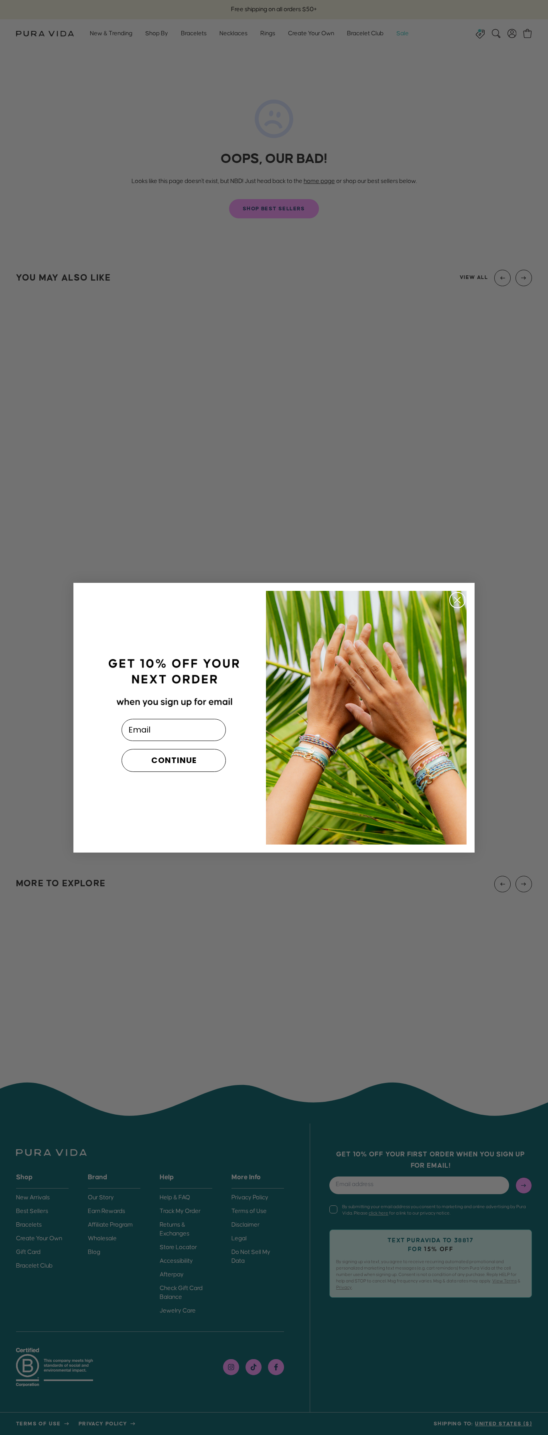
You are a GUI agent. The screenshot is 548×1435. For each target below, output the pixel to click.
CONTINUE (174, 760)
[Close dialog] (457, 600)
